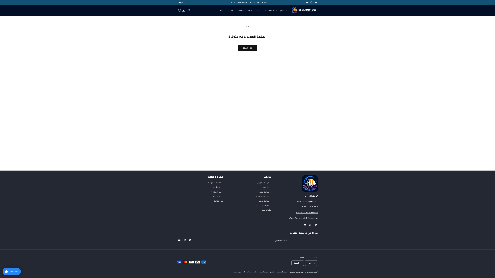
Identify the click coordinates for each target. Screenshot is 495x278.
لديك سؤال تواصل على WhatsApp (303, 218)
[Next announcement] (275, 2)
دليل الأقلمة (218, 201)
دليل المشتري (216, 196)
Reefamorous (308, 272)
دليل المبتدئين (216, 192)
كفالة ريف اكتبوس (262, 205)
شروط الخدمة (237, 272)
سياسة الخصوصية (282, 272)
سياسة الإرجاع (264, 201)
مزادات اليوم (266, 210)
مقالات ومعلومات (214, 182)
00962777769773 (309, 206)
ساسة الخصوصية (262, 196)
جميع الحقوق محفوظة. (297, 272)
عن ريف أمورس (263, 182)
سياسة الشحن (264, 192)
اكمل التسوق (247, 48)
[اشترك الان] (315, 240)
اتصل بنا (266, 187)
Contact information (251, 272)
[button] (283, 10)
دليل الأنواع (217, 187)
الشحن (272, 272)
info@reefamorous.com (307, 212)
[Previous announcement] (220, 2)
